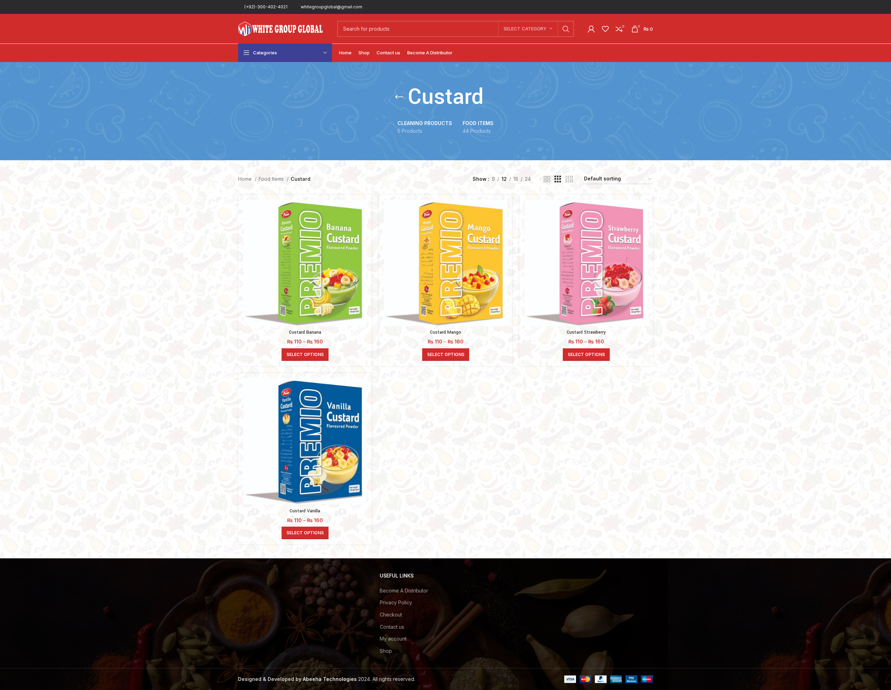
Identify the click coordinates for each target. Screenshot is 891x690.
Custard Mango (445, 332)
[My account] (591, 29)
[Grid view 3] (557, 179)
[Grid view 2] (547, 179)
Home (245, 179)
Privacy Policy (396, 602)
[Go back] (399, 97)
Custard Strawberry (586, 332)
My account (393, 639)
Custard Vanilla (305, 511)
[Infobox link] (262, 6)
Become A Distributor (404, 591)
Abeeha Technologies (330, 679)
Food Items (272, 179)
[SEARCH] (566, 29)
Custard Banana (305, 332)
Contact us (392, 627)
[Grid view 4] (569, 179)
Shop (386, 651)
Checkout (391, 615)
